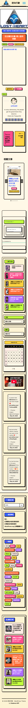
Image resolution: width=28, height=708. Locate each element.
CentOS (15, 577)
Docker (19, 550)
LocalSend (8, 569)
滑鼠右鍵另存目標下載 (10, 49)
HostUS (19, 565)
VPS (7, 546)
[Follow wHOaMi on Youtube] (15, 119)
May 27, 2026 (14, 447)
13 (14, 355)
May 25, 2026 (14, 416)
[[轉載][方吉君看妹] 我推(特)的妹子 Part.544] (7, 291)
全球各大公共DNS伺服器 (16, 267)
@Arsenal (12, 399)
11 (8, 355)
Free (14, 557)
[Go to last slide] (6, 181)
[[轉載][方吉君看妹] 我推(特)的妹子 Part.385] (7, 307)
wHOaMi (11, 44)
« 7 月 (13, 368)
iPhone (7, 588)
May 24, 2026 (14, 481)
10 (6, 355)
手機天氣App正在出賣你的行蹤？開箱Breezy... (16, 299)
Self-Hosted (9, 592)
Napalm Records (10, 584)
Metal (12, 565)
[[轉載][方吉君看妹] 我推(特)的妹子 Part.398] (7, 283)
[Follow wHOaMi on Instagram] (12, 119)
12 (11, 355)
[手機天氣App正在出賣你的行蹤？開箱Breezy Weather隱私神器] (7, 299)
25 (8, 361)
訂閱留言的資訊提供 (10, 524)
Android (14, 553)
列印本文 (10, 89)
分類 (6, 317)
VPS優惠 (8, 577)
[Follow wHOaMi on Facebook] (6, 119)
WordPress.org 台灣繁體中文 (14, 526)
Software (8, 600)
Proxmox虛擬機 (10, 561)
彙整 (6, 329)
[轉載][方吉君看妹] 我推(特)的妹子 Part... (16, 282)
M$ (18, 561)
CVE (18, 546)
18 (8, 358)
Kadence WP (15, 703)
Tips (7, 565)
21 (16, 358)
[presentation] (14, 170)
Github (19, 584)
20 (14, 358)
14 (16, 355)
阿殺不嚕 (9, 30)
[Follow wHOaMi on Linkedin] (21, 119)
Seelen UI (8, 580)
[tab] (10, 200)
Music (12, 546)
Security (20, 596)
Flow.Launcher (10, 550)
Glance (7, 553)
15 (19, 355)
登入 (6, 519)
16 (22, 355)
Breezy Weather (10, 596)
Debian (7, 604)
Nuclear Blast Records (12, 573)
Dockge (14, 588)
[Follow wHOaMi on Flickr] (18, 119)
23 (22, 358)
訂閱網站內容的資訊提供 (12, 521)
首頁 (5, 30)
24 (6, 361)
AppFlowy (16, 600)
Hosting (8, 557)
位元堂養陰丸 (20, 135)
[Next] (22, 181)
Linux (16, 592)
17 (6, 358)
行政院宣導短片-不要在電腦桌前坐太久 (7, 139)
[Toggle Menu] (24, 3)
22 (19, 358)
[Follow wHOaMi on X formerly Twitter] (9, 119)
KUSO (4, 94)
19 (11, 358)
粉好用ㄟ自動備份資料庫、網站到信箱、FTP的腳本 (16, 275)
